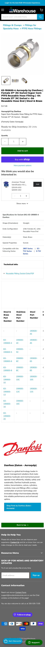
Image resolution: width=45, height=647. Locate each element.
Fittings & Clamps (12, 25)
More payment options (22, 165)
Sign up (36, 575)
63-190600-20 (7, 416)
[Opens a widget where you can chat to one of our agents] (33, 643)
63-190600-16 (7, 404)
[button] (6, 80)
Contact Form (20, 592)
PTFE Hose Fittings (32, 28)
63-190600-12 (7, 391)
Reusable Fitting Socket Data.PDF (20, 273)
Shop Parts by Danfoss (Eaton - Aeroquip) (19, 506)
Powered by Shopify (22, 642)
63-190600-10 (7, 379)
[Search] (40, 17)
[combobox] (19, 17)
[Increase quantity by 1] (22, 141)
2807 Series (28, 248)
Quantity (4, 135)
